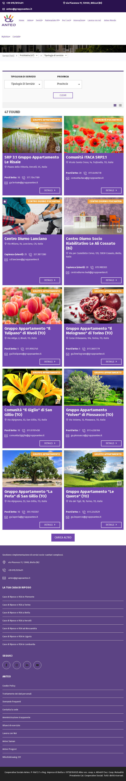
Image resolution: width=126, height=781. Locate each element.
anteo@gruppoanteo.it (19, 9)
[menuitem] (21, 20)
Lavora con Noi (9, 733)
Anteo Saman (8, 741)
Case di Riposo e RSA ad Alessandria (19, 628)
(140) (8, 56)
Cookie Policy (8, 686)
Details (48, 190)
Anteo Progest (9, 749)
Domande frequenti (11, 701)
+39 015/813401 (14, 3)
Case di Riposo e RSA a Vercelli (17, 620)
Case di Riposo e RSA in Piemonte (18, 597)
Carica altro (63, 537)
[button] (23, 84)
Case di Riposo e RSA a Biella (16, 612)
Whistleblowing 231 (11, 757)
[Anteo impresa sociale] (8, 20)
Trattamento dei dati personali (17, 694)
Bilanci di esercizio (11, 725)
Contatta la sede (10, 709)
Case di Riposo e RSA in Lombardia (18, 644)
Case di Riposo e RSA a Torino (16, 605)
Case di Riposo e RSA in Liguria (17, 636)
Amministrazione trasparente (16, 717)
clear (63, 95)
